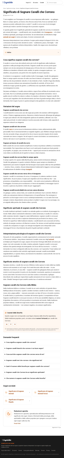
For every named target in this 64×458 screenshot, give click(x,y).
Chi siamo (35, 2)
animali (51, 239)
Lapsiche (7, 454)
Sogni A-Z (28, 2)
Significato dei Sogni (11, 8)
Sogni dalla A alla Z (6, 450)
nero (10, 129)
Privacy (48, 450)
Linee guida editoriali (28, 450)
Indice (9, 52)
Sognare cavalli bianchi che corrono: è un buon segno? (25, 348)
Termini (43, 450)
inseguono (48, 32)
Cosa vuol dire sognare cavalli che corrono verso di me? (25, 354)
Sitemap (37, 450)
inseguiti (29, 169)
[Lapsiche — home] (7, 2)
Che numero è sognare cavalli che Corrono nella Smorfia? (26, 378)
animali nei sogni (9, 37)
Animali (17, 8)
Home (4, 8)
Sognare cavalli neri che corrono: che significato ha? (24, 360)
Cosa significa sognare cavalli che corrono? (21, 342)
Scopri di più (17, 423)
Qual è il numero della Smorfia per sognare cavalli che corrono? (27, 366)
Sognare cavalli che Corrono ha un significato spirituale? (25, 372)
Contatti (42, 2)
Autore (20, 450)
